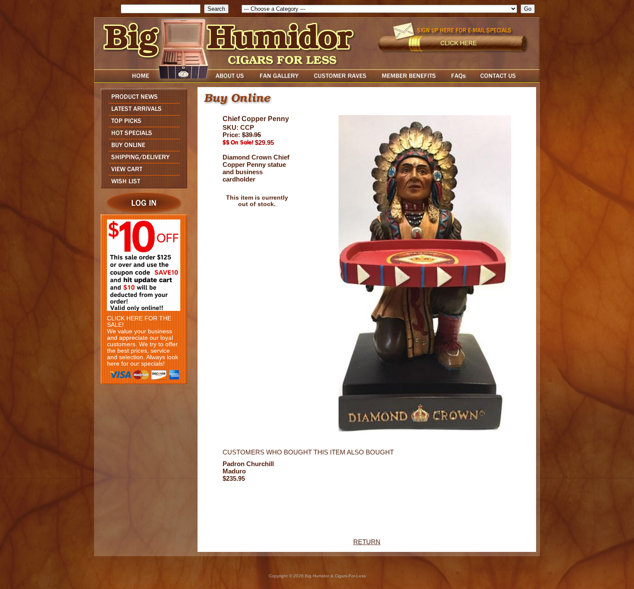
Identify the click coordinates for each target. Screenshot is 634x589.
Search (109, 9)
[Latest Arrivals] (141, 112)
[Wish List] (141, 186)
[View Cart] (141, 172)
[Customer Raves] (341, 80)
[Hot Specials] (141, 136)
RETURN (366, 541)
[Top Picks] (141, 124)
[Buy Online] (141, 148)
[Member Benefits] (409, 80)
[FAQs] (458, 80)
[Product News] (141, 100)
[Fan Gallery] (279, 80)
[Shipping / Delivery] (141, 160)
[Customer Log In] (141, 212)
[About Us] (232, 80)
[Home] (124, 80)
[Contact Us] (507, 80)
